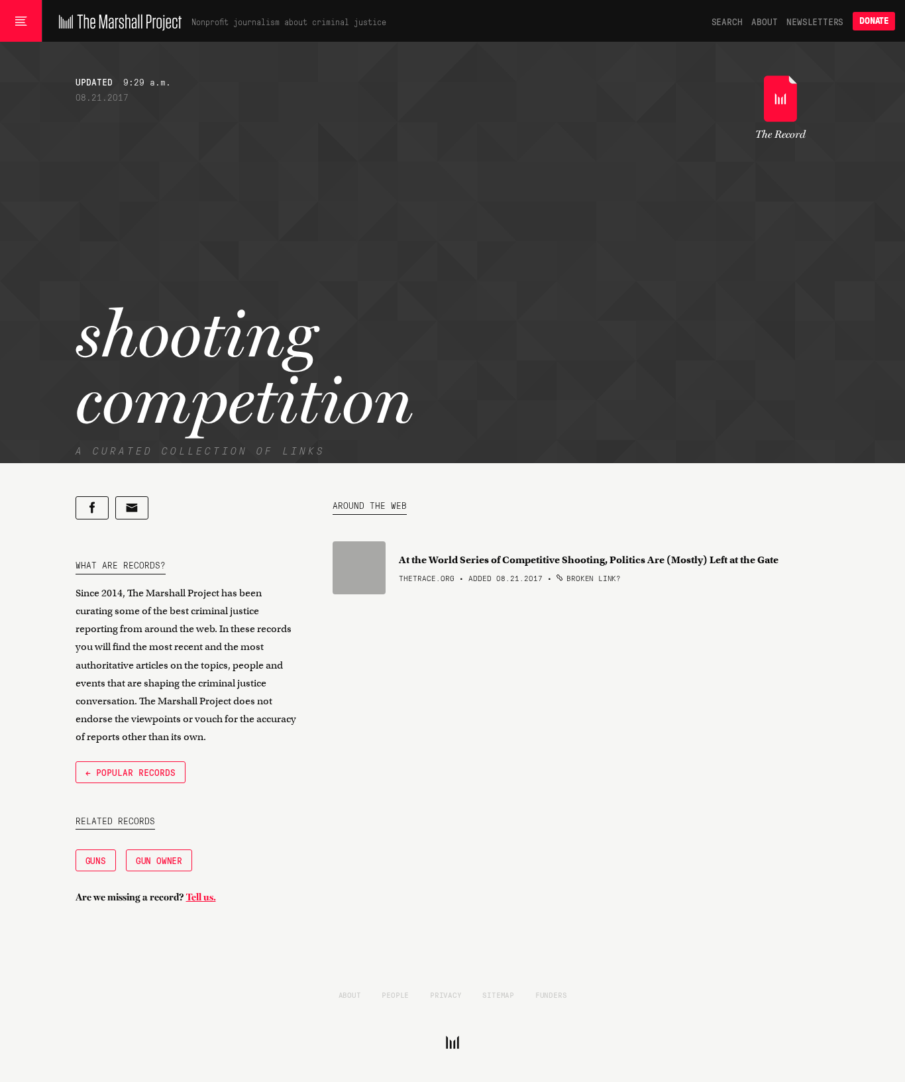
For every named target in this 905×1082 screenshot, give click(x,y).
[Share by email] (131, 507)
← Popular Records (130, 772)
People (395, 994)
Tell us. (201, 897)
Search (727, 21)
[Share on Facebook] (92, 507)
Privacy (446, 994)
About (764, 21)
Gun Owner (159, 860)
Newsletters (814, 21)
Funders (551, 994)
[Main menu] (21, 21)
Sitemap (498, 994)
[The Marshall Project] (116, 21)
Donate (873, 21)
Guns (95, 860)
